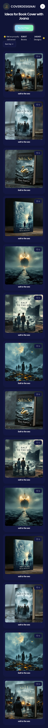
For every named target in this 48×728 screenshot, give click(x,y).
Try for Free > (24, 28)
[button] (9, 44)
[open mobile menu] (42, 6)
